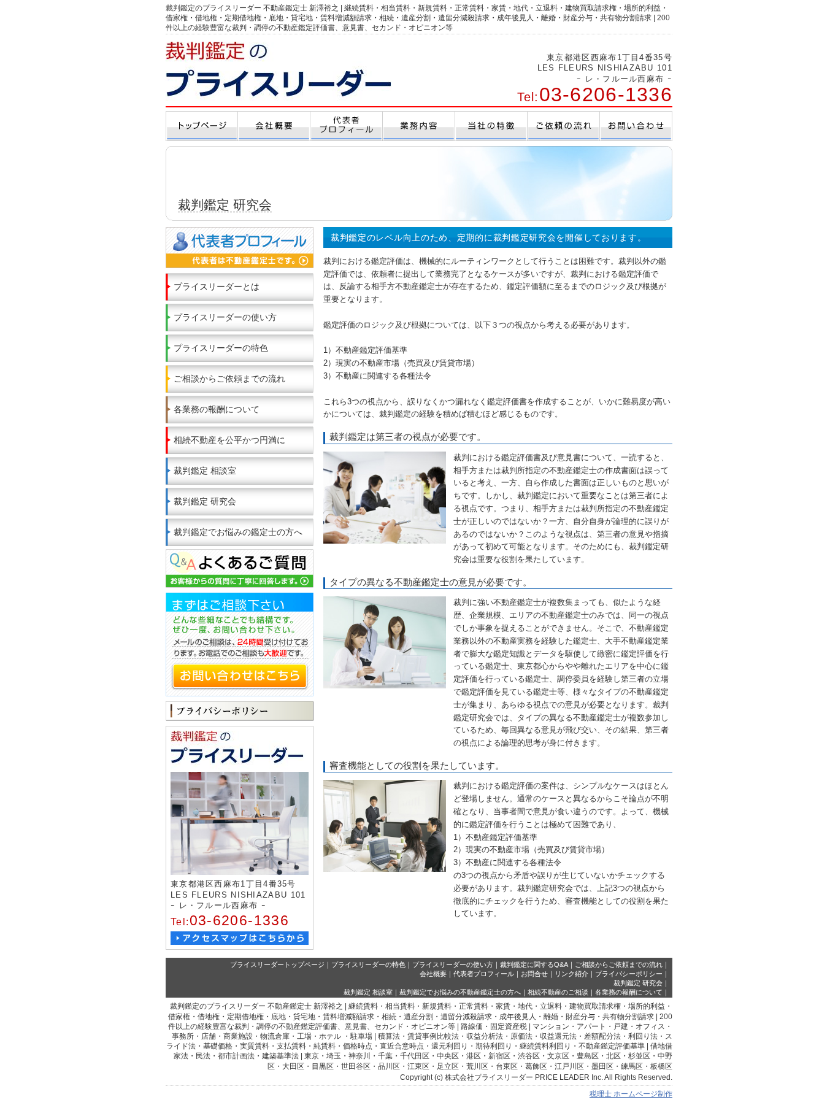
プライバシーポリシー (629, 973)
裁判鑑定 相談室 (205, 470)
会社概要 (433, 973)
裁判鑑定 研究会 (205, 501)
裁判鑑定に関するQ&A (534, 964)
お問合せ (534, 973)
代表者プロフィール (483, 973)
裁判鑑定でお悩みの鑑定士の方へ (238, 532)
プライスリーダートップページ (277, 964)
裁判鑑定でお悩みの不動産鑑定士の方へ (460, 992)
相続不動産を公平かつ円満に (229, 440)
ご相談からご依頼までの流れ (229, 378)
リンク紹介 (571, 973)
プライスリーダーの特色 (221, 348)
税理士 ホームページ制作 (631, 1094)
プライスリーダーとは (216, 286)
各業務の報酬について (216, 409)
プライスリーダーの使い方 (225, 317)
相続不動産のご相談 (558, 992)
